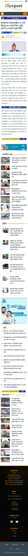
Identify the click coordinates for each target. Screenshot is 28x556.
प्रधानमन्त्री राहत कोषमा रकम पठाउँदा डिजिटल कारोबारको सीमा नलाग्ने (19, 183)
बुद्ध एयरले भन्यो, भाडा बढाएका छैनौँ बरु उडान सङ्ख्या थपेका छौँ (18, 215)
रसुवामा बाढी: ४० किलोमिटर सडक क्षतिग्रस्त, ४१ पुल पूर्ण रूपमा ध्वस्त (19, 160)
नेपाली (15, 533)
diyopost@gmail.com (16, 496)
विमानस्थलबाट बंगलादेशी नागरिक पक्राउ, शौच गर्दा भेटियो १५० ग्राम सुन (16, 291)
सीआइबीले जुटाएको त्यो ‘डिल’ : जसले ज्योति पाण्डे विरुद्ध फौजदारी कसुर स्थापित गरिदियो (16, 232)
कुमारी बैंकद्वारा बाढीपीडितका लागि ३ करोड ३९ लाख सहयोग (19, 191)
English (14, 536)
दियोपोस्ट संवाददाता (10, 36)
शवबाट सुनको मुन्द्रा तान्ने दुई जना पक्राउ (19, 167)
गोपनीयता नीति (15, 544)
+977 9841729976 (14, 505)
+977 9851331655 (14, 509)
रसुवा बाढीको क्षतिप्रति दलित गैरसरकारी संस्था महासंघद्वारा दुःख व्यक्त (19, 207)
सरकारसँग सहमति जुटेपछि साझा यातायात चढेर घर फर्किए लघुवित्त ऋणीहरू (17, 257)
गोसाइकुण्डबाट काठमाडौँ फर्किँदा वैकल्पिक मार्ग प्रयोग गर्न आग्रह (15, 338)
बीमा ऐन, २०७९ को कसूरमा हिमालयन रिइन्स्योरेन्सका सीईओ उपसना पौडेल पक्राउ (15, 332)
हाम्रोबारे (6, 544)
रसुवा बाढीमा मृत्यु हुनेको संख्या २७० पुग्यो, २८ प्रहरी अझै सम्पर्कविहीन (18, 199)
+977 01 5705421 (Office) (16, 499)
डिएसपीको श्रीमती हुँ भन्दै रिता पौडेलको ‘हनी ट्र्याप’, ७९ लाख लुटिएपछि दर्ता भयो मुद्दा (17, 268)
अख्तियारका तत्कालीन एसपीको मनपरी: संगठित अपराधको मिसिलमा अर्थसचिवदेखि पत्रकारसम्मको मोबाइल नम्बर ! (17, 245)
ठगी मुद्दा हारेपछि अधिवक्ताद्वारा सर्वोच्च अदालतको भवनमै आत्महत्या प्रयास (17, 280)
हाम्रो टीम (18, 549)
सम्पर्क (11, 549)
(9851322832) (19, 482)
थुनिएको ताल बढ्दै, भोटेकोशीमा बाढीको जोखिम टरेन (19, 174)
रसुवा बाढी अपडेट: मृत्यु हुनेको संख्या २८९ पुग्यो (14, 380)
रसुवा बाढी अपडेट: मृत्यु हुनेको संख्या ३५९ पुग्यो (14, 351)
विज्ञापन (23, 544)
